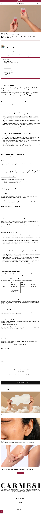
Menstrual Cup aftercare (7, 67)
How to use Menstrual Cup (7, 65)
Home (2, 33)
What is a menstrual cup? (7, 61)
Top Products (20, 502)
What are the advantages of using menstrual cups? (11, 62)
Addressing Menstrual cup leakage (9, 69)
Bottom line (5, 74)
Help (20, 506)
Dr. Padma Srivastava (10, 47)
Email (2, 356)
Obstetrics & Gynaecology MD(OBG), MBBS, (13, 51)
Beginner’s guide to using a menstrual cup (10, 64)
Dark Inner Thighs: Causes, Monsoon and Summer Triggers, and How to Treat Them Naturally (17, 469)
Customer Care (20, 509)
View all (20, 473)
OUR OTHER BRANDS (20, 495)
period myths (17, 34)
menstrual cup (3, 34)
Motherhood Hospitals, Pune (24, 51)
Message (3, 361)
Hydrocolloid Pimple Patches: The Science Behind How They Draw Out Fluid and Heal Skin (17, 442)
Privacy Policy (23, 374)
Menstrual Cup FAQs (7, 73)
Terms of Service (28, 374)
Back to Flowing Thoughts (21, 382)
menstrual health (7, 34)
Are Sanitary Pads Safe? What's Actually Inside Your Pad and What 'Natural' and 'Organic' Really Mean (19, 416)
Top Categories (20, 498)
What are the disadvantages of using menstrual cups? (11, 63)
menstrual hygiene (12, 34)
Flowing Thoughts (5, 33)
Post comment (20, 371)
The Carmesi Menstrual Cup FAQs (8, 72)
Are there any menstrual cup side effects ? (10, 70)
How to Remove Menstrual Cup (8, 66)
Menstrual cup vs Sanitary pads (8, 71)
